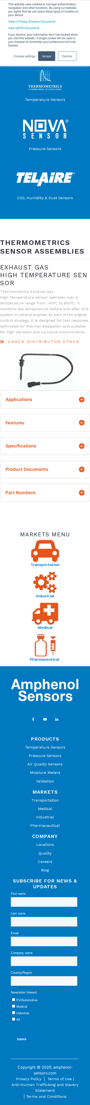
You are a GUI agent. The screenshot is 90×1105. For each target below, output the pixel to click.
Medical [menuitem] (45, 808)
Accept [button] (46, 56)
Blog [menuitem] (45, 870)
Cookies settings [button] (24, 56)
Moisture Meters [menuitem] (45, 772)
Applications (19, 399)
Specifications (21, 445)
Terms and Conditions (46, 1096)
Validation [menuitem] (45, 781)
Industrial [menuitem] (45, 817)
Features (15, 422)
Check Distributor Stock (44, 341)
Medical (45, 627)
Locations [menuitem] (45, 844)
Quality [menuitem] (45, 853)
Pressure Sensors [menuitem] (45, 755)
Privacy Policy (28, 1079)
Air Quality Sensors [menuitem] (45, 764)
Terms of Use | (60, 1079)
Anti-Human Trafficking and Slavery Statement (45, 1087)
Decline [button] (67, 56)
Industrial (45, 596)
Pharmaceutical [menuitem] (45, 825)
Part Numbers (21, 492)
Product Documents (27, 469)
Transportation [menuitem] (45, 800)
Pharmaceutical (45, 659)
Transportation (45, 564)
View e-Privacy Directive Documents (31, 21)
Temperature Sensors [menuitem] (45, 747)
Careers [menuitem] (45, 861)
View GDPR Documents (23, 28)
